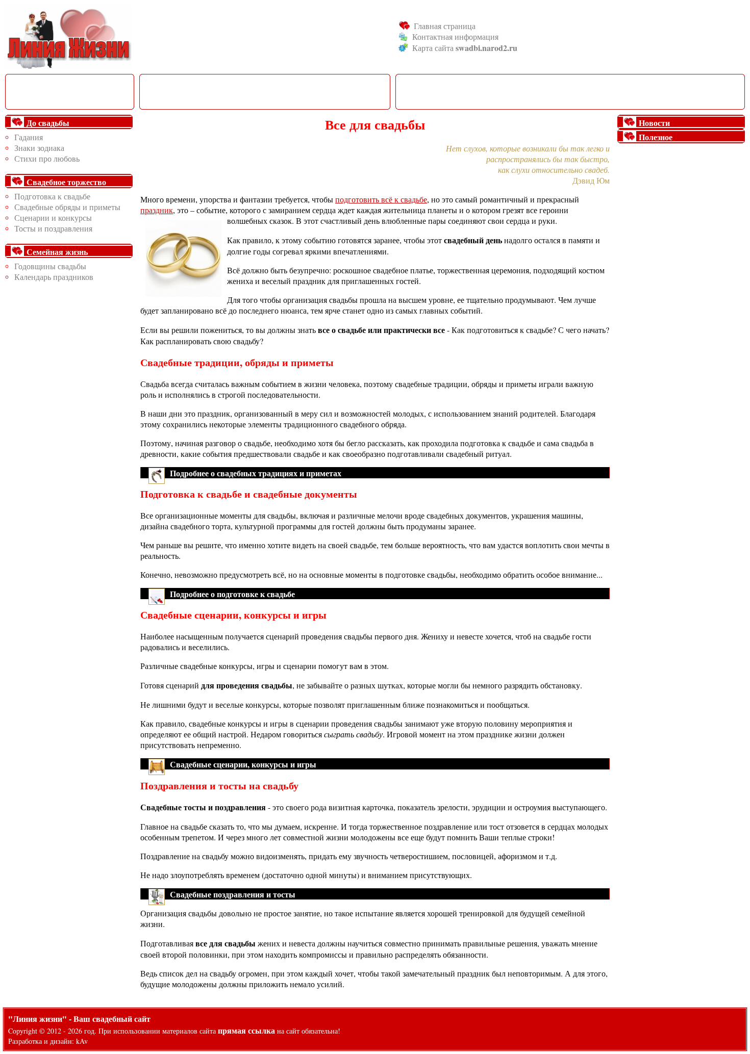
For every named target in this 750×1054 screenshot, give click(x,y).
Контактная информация (455, 36)
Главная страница (445, 25)
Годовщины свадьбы (50, 266)
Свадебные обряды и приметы (67, 206)
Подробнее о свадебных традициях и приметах (255, 473)
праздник (156, 209)
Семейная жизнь (57, 252)
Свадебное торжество (66, 182)
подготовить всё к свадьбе (381, 199)
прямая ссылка (246, 1030)
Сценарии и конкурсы (53, 217)
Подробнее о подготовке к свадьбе (232, 594)
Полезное (655, 137)
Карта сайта (464, 47)
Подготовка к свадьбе (52, 196)
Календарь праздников (53, 276)
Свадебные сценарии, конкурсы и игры (243, 764)
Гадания (28, 137)
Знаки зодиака (39, 147)
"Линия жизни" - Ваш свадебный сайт (79, 1018)
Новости (654, 122)
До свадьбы (48, 122)
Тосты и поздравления (53, 228)
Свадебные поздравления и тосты (232, 894)
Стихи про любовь (47, 158)
